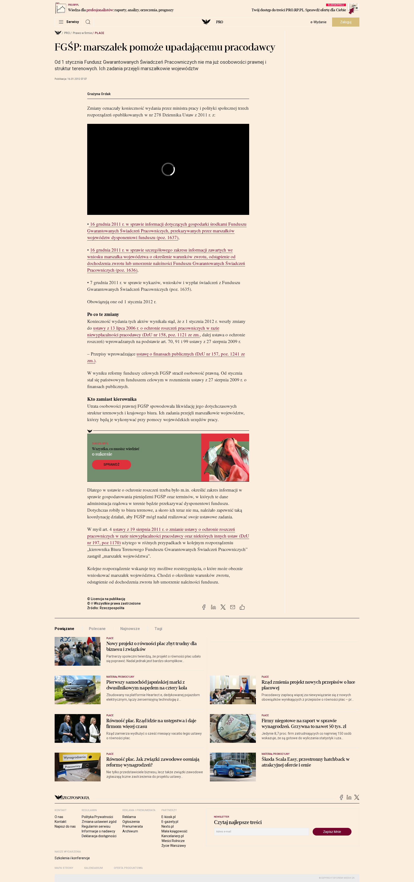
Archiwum (130, 831)
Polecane (97, 628)
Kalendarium (93, 868)
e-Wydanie (318, 22)
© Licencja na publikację (106, 599)
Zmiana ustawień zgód (99, 822)
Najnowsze (130, 628)
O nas (59, 817)
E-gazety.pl (169, 822)
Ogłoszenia (131, 822)
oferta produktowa (128, 868)
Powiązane (64, 628)
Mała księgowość (174, 831)
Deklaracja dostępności (99, 836)
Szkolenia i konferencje (72, 858)
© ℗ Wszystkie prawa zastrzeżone (114, 603)
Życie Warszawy (173, 846)
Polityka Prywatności (97, 817)
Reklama (129, 817)
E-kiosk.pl (168, 817)
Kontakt (60, 822)
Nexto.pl (167, 826)
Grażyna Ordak (99, 94)
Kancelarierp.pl (172, 836)
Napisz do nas (65, 826)
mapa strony (64, 868)
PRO (219, 22)
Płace (99, 33)
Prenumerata (132, 826)
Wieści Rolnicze (173, 841)
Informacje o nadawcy (98, 831)
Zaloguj (345, 22)
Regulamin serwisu (96, 826)
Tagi (158, 628)
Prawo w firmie (82, 33)
